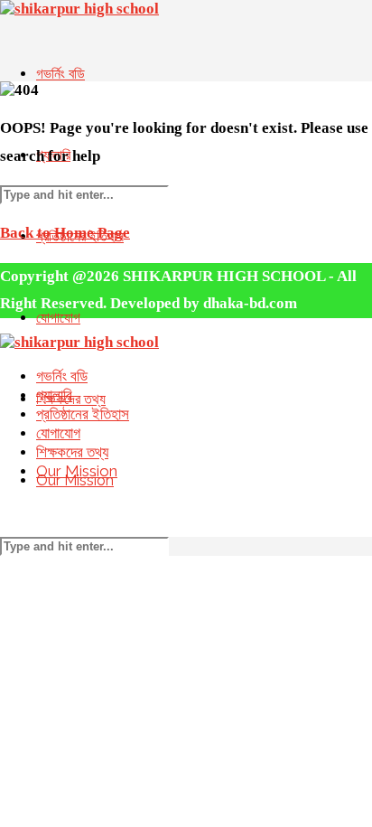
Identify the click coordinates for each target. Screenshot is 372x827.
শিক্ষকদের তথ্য (72, 452)
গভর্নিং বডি (60, 73)
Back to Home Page (65, 232)
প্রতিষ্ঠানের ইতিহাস (82, 414)
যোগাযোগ (58, 433)
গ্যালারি (54, 395)
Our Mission (76, 471)
